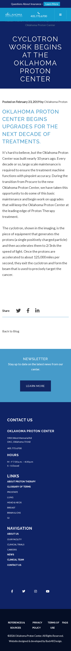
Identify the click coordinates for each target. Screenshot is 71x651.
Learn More (51, 4)
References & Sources (16, 625)
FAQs (65, 622)
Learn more (35, 385)
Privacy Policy (37, 625)
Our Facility (14, 539)
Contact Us (14, 565)
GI (8, 517)
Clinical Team (15, 559)
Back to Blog (10, 331)
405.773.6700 (39, 16)
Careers (12, 549)
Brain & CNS (14, 512)
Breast (11, 507)
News (10, 554)
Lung (10, 497)
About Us (13, 534)
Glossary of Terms (19, 486)
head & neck (14, 502)
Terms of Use (53, 625)
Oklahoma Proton (55, 101)
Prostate (12, 492)
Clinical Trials (15, 544)
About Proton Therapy (21, 481)
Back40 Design (54, 641)
